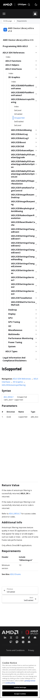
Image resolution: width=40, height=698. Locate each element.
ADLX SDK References (22, 379)
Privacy (31, 650)
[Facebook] (29, 637)
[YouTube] (23, 637)
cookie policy (10, 683)
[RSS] (23, 642)
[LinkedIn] (5, 637)
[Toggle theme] (36, 4)
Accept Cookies (20, 694)
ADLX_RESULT (8, 397)
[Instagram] (17, 637)
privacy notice (30, 681)
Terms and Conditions (15, 650)
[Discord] (35, 637)
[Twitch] (11, 642)
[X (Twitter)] (11, 637)
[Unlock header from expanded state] (35, 14)
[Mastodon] (17, 642)
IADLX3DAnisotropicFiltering (14, 385)
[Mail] (29, 642)
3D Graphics (18, 382)
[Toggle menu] (4, 14)
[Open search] (29, 4)
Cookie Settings (20, 687)
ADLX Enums (15, 574)
